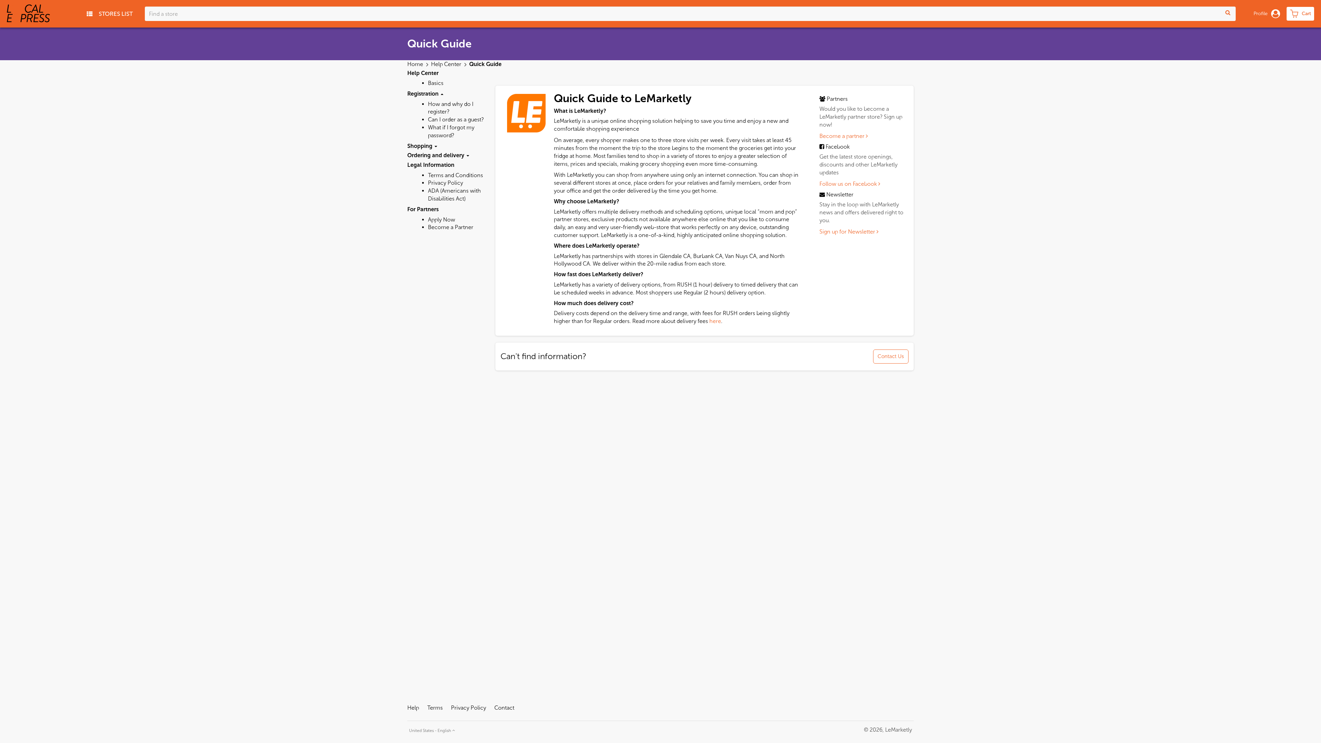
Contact (504, 707)
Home (416, 64)
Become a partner (842, 136)
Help (413, 707)
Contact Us (891, 356)
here (715, 321)
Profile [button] (1261, 14)
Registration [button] (423, 93)
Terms (435, 707)
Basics (435, 83)
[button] (431, 729)
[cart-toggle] (1300, 14)
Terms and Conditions (455, 175)
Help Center (447, 64)
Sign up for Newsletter (848, 231)
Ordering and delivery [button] (436, 155)
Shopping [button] (420, 146)
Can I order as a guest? (456, 119)
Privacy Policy (445, 183)
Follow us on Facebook (848, 184)
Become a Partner (450, 227)
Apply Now (441, 219)
